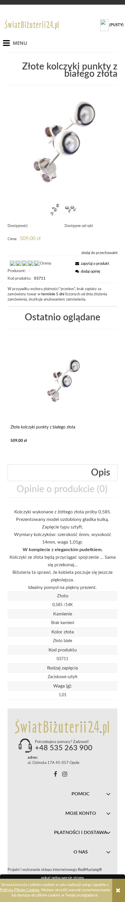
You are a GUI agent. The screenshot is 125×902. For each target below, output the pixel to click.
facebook (55, 775)
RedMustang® (90, 870)
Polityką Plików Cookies (20, 890)
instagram (64, 775)
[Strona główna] (32, 24)
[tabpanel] (62, 549)
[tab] (62, 473)
